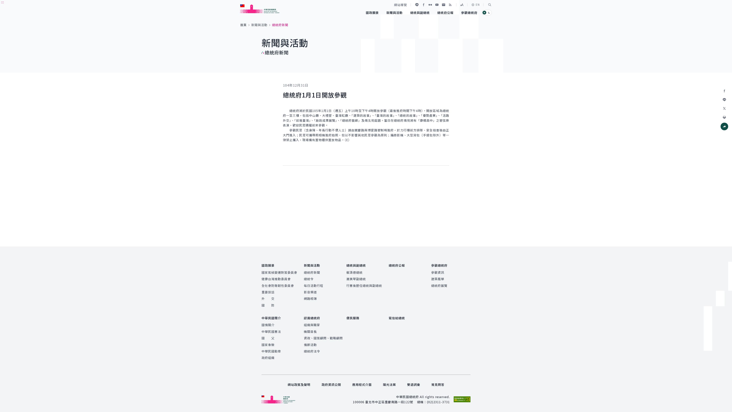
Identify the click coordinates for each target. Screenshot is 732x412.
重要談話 (268, 292)
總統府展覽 (439, 285)
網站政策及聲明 (299, 384)
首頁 (243, 25)
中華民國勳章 (271, 351)
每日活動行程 (313, 285)
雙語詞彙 (413, 384)
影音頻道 (310, 292)
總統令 (309, 279)
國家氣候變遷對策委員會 (279, 272)
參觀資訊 (437, 272)
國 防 (268, 305)
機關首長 (310, 331)
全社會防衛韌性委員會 (278, 285)
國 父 (268, 338)
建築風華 (437, 279)
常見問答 (437, 384)
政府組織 (268, 357)
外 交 (268, 298)
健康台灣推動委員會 (276, 279)
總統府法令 (312, 351)
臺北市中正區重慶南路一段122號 (389, 402)
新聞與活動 (259, 25)
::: (2, 2)
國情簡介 (268, 325)
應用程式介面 (362, 384)
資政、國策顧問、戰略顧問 (323, 338)
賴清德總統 (354, 272)
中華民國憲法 (271, 331)
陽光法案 (389, 384)
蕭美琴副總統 (356, 279)
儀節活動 (310, 344)
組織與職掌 (312, 325)
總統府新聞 (312, 272)
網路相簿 (310, 298)
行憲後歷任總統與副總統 (364, 285)
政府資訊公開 (331, 384)
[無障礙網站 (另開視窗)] (462, 399)
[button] (489, 4)
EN (478, 4)
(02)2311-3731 (438, 402)
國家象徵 (268, 344)
